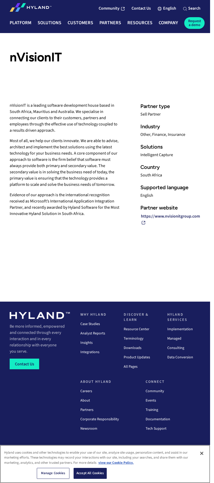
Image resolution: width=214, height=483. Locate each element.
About (85, 400)
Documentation (158, 419)
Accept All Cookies (90, 473)
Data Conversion (180, 357)
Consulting (175, 348)
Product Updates (137, 357)
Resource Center (136, 329)
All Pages (131, 366)
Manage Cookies (53, 473)
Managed (174, 338)
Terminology (134, 338)
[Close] (201, 453)
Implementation (180, 329)
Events (151, 400)
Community (155, 391)
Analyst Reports (92, 333)
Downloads (132, 348)
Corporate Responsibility (99, 419)
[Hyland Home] (30, 8)
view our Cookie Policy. (116, 462)
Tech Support (156, 428)
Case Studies (90, 324)
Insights (86, 342)
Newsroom (88, 428)
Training (152, 409)
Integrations (89, 352)
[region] (105, 464)
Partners (86, 409)
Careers (86, 391)
